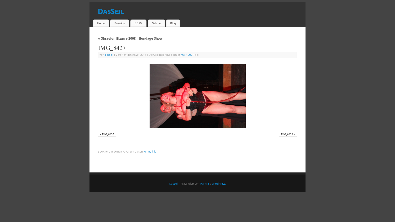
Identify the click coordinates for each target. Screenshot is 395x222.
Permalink (149, 151)
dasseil (109, 55)
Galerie (156, 23)
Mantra (204, 183)
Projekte (119, 23)
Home (101, 23)
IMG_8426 (108, 134)
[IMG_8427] (197, 96)
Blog (173, 23)
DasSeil (111, 11)
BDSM (138, 23)
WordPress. (219, 183)
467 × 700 (186, 55)
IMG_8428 (287, 134)
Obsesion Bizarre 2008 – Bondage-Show (130, 38)
